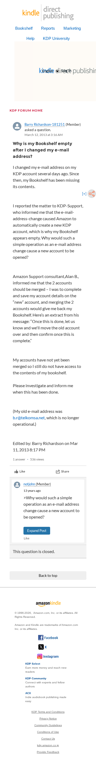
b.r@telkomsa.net (29, 417)
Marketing (72, 28)
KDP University (56, 38)
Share (65, 471)
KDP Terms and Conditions (48, 711)
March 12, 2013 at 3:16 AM (44, 135)
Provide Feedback (48, 752)
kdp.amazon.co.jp (48, 745)
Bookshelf (24, 28)
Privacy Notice (48, 718)
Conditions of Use (48, 731)
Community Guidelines (48, 725)
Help (30, 38)
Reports (48, 28)
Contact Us (48, 738)
